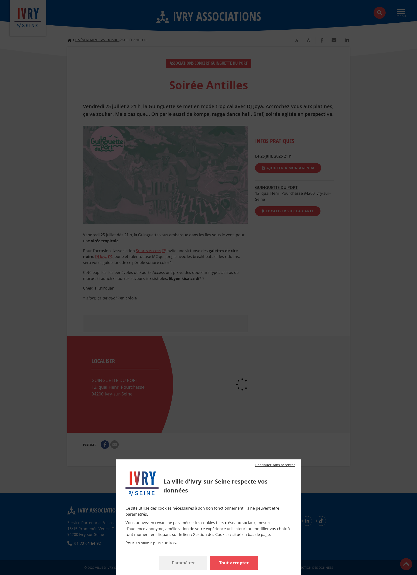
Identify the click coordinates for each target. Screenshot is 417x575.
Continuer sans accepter (275, 465)
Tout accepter (234, 563)
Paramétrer (183, 563)
